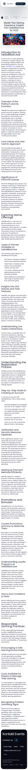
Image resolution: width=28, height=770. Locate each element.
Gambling (24, 17)
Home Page (8, 746)
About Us (5, 765)
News (16, 746)
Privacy (11, 765)
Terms (17, 765)
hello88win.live (10, 66)
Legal (21, 765)
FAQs (22, 746)
